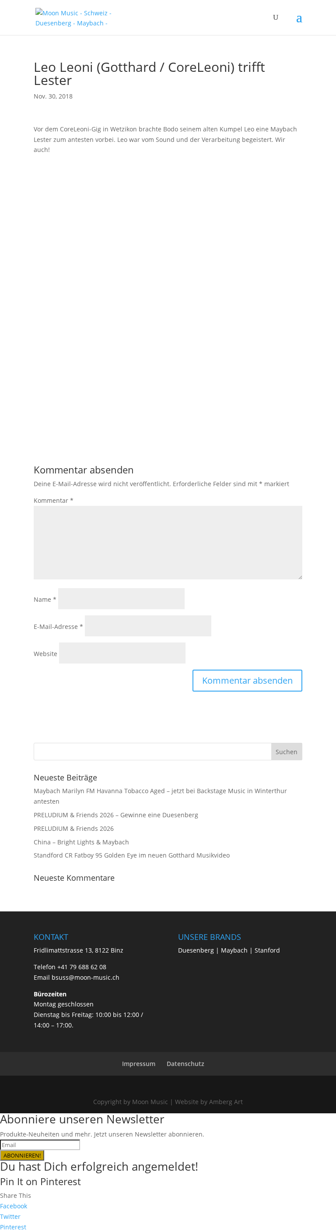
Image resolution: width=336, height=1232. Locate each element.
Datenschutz (185, 1063)
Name (45, 599)
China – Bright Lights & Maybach (81, 842)
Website (45, 654)
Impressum (138, 1063)
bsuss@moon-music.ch (85, 977)
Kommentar (54, 500)
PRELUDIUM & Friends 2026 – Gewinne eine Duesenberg (116, 815)
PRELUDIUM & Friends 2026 (74, 828)
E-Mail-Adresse (58, 626)
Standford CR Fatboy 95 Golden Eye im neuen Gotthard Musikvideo (132, 855)
